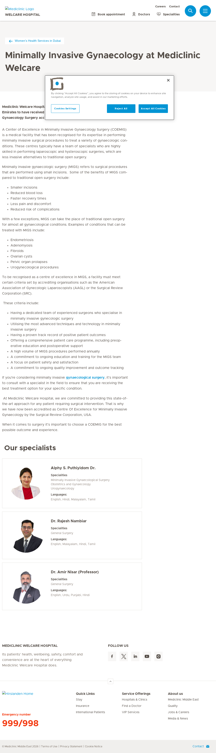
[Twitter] (124, 656)
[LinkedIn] (135, 656)
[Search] (190, 11)
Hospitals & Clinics (134, 699)
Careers (160, 6)
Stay (79, 699)
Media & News (178, 718)
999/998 (20, 723)
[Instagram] (158, 656)
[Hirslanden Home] (39, 696)
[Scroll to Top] (110, 681)
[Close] (168, 80)
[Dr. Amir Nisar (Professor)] (26, 586)
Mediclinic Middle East (183, 699)
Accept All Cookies (153, 108)
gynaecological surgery (85, 377)
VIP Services (130, 712)
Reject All (121, 108)
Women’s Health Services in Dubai (38, 40)
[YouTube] (147, 656)
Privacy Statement (71, 746)
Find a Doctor (131, 706)
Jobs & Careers (178, 712)
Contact (174, 6)
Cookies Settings (65, 108)
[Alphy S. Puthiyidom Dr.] (26, 482)
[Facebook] (112, 656)
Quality (173, 706)
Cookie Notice (93, 746)
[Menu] (205, 11)
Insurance (82, 706)
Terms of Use (49, 746)
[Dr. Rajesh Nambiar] (26, 535)
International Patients (90, 712)
